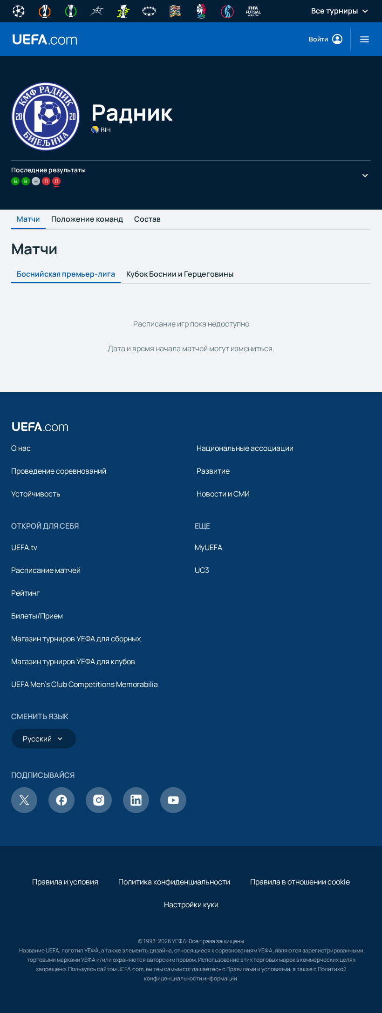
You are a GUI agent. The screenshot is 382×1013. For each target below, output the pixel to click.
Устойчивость (36, 494)
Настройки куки (191, 904)
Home (44, 39)
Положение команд (87, 219)
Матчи (28, 219)
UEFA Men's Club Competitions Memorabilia (84, 684)
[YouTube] (173, 810)
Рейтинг (25, 593)
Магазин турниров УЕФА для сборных (76, 638)
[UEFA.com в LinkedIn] (136, 810)
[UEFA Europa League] (44, 10)
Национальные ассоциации (245, 448)
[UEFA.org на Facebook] (61, 810)
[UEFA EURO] (201, 10)
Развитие (213, 471)
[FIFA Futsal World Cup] (253, 10)
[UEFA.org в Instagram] (99, 810)
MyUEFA (208, 547)
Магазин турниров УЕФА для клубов (73, 661)
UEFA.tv (24, 547)
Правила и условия (65, 882)
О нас (21, 448)
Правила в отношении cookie (300, 882)
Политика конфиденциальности (174, 882)
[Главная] (40, 426)
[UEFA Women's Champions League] (149, 10)
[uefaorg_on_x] (24, 810)
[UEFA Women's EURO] (227, 10)
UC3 (202, 570)
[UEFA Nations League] (175, 10)
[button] (361, 39)
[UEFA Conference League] (70, 10)
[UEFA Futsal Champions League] (96, 10)
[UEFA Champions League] (18, 10)
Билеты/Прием (37, 616)
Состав (147, 219)
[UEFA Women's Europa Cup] (123, 10)
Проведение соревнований (58, 471)
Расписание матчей (46, 570)
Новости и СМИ (223, 494)
